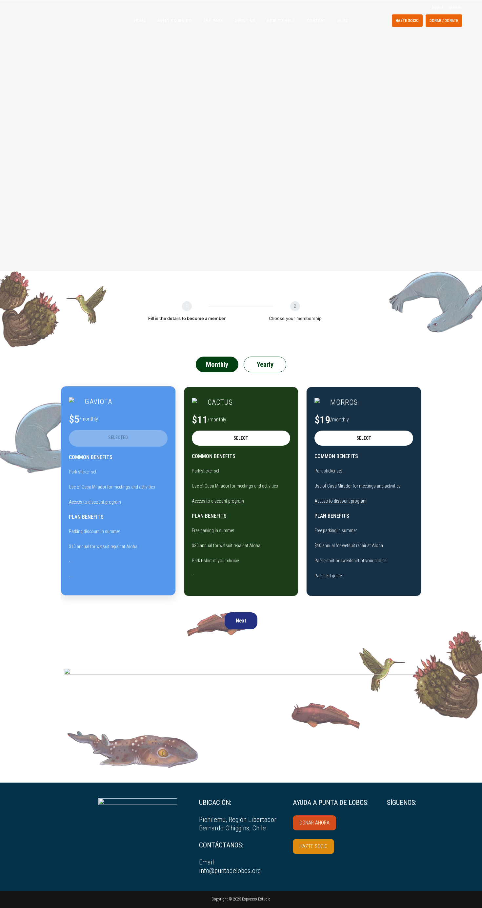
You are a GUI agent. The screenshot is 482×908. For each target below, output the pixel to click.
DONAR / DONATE (444, 20)
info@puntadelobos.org (230, 871)
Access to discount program (95, 502)
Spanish (454, 7)
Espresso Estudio (256, 899)
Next (241, 621)
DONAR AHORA (314, 823)
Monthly (217, 364)
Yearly (265, 364)
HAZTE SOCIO (407, 20)
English (438, 7)
